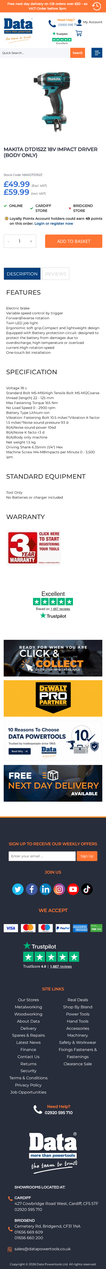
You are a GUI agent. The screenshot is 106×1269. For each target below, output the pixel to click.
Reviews (55, 274)
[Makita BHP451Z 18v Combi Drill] (33, 564)
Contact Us (28, 1056)
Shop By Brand (77, 1007)
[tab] (22, 274)
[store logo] (18, 30)
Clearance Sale (78, 1064)
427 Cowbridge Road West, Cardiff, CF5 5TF (56, 1203)
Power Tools (77, 1014)
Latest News (28, 1042)
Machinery (77, 1035)
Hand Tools (77, 1021)
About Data (28, 1021)
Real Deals (78, 1000)
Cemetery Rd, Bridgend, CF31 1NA (47, 1226)
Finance (28, 1049)
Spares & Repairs (28, 1035)
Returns (28, 1064)
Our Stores (28, 1000)
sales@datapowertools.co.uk (43, 1249)
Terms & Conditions (28, 1078)
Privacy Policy (28, 1085)
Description (22, 274)
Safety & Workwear (77, 1042)
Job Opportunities (28, 1092)
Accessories (77, 1028)
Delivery (28, 1028)
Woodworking (28, 1014)
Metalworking (28, 1007)
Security (28, 1070)
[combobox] (42, 53)
